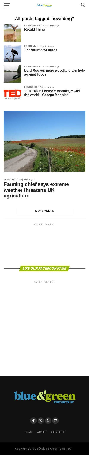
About (42, 432)
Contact (57, 432)
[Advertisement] (44, 244)
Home (28, 432)
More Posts (44, 210)
